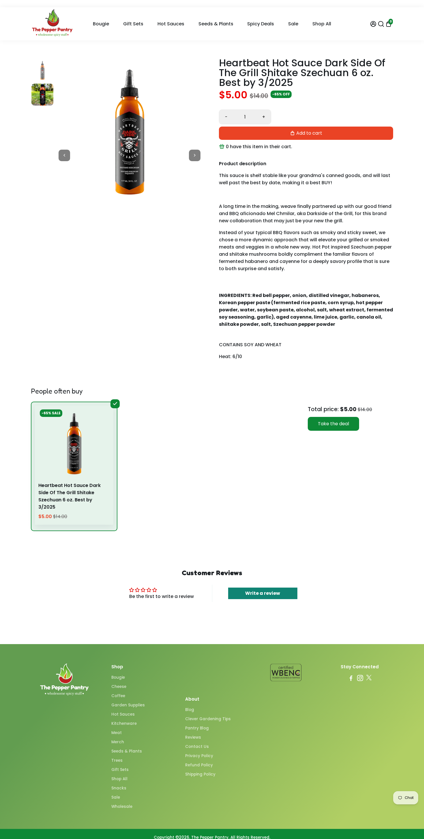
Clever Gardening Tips (208, 719)
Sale (293, 23)
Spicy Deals (260, 23)
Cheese (118, 686)
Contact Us (197, 746)
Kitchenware (124, 723)
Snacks (118, 788)
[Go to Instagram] (360, 679)
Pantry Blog (197, 728)
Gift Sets (133, 23)
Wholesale (121, 806)
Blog (189, 709)
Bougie (101, 23)
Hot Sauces (170, 23)
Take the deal (333, 423)
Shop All (321, 23)
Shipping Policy (200, 774)
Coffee (118, 696)
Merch (117, 742)
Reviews (193, 737)
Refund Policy (199, 765)
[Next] (194, 155)
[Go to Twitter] (369, 679)
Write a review (262, 593)
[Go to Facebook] (351, 679)
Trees (117, 760)
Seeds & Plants (215, 23)
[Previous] (64, 155)
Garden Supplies (128, 705)
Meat (116, 732)
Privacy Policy (199, 756)
